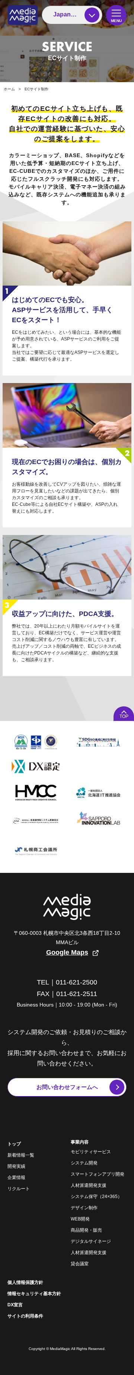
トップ (14, 1144)
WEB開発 (80, 1219)
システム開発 (84, 1163)
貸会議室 (80, 1263)
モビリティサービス (91, 1151)
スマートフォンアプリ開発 (97, 1174)
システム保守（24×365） (96, 1196)
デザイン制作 (84, 1207)
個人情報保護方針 (25, 1282)
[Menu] (116, 15)
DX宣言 (15, 1304)
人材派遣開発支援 (88, 1185)
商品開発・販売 (86, 1230)
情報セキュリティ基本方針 (34, 1293)
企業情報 (16, 1177)
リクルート (18, 1188)
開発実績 (16, 1166)
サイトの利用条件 (25, 1316)
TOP (123, 716)
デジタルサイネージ (91, 1241)
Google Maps (67, 952)
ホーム (9, 89)
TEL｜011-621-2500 (67, 982)
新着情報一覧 (20, 1155)
